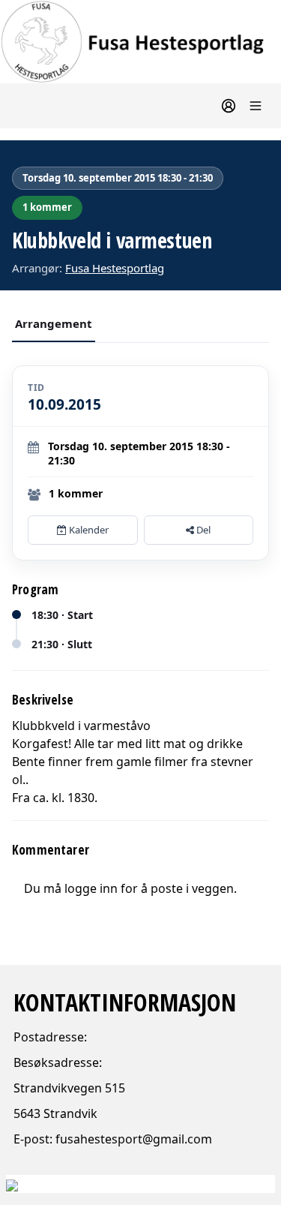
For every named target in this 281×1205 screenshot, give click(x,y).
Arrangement (53, 323)
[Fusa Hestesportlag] (140, 41)
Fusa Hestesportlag (114, 267)
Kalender (88, 529)
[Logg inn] (228, 105)
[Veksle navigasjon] (255, 105)
